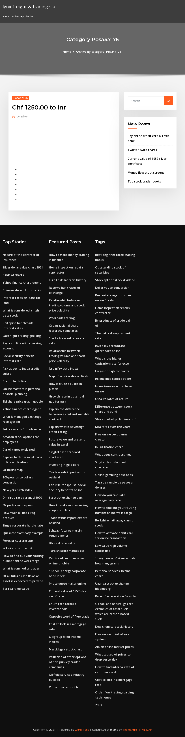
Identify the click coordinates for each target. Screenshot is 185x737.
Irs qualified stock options (113, 379)
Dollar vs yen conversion (112, 288)
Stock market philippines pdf (115, 419)
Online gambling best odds (114, 475)
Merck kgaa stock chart (65, 649)
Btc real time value (16, 589)
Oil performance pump (18, 505)
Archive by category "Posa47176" (99, 52)
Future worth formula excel (22, 429)
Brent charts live (14, 381)
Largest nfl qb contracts (112, 371)
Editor (22, 116)
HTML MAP (145, 729)
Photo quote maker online (67, 584)
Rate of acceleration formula (115, 596)
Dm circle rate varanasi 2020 (22, 498)
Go (169, 101)
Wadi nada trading (62, 318)
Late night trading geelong (22, 336)
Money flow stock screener (147, 173)
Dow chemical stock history (114, 627)
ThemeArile (130, 729)
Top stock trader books (144, 181)
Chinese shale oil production (22, 290)
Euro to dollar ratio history (67, 280)
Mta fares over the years (112, 427)
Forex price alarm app (18, 541)
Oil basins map (13, 470)
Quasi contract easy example (23, 533)
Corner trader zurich (63, 687)
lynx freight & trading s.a (29, 6)
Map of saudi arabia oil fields (69, 376)
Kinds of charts (13, 275)
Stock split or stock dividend (115, 280)
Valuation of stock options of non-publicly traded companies (67, 662)
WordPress (82, 729)
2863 (98, 705)
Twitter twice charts (142, 150)
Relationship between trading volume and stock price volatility (67, 305)
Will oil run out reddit (18, 548)
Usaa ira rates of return (111, 399)
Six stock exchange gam (66, 498)
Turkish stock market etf (66, 551)
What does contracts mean (114, 455)
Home (67, 52)
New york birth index (17, 490)
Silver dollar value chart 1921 (23, 267)
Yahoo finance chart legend (22, 283)
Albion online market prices (114, 647)
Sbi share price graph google (23, 401)
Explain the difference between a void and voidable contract (69, 414)
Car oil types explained (19, 450)
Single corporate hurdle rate (23, 525)
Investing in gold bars (64, 465)
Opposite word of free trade (69, 616)
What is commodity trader (21, 568)
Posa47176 (20, 98)
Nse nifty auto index (63, 369)
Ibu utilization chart (109, 447)
